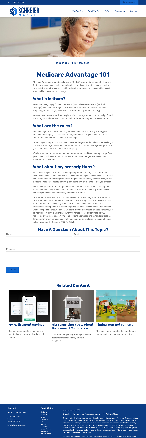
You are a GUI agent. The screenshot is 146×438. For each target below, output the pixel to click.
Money (43, 424)
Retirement (45, 412)
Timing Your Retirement (114, 324)
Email (76, 234)
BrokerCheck (113, 414)
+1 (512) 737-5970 (17, 2)
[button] (77, 11)
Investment (45, 414)
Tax (42, 422)
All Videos (44, 431)
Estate (43, 417)
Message (10, 249)
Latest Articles (46, 429)
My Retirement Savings (26, 324)
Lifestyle (44, 426)
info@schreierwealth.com (17, 425)
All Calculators (46, 434)
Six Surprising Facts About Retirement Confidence (72, 326)
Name (9, 234)
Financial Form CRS (73, 410)
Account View (131, 2)
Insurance (44, 419)
